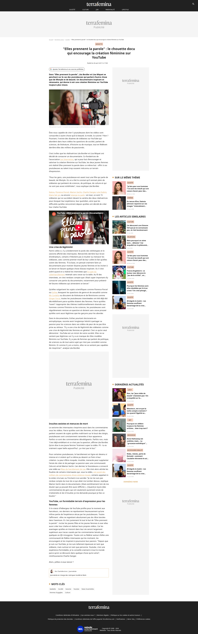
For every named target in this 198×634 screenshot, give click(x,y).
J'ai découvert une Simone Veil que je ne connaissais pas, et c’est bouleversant (137, 227)
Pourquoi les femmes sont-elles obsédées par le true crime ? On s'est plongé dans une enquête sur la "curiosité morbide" (138, 290)
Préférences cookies (143, 619)
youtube (76, 589)
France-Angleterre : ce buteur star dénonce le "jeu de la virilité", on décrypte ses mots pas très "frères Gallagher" (137, 275)
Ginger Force (54, 298)
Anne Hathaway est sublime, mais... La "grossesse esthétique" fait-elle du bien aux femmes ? (136, 443)
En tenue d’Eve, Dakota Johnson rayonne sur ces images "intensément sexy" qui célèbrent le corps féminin (137, 206)
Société (67, 40)
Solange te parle (77, 195)
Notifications (121, 619)
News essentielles (88, 589)
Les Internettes (67, 159)
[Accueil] (99, 4)
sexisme (68, 589)
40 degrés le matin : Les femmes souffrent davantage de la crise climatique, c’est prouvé (136, 304)
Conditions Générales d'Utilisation (67, 615)
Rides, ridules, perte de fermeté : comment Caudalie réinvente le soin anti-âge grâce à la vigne (137, 457)
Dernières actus (59, 40)
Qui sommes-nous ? (88, 615)
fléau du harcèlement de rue (73, 469)
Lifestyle (125, 10)
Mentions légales (103, 615)
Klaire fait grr (54, 195)
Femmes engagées (56, 592)
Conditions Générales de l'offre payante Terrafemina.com (94, 619)
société (72, 10)
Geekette (53, 589)
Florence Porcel (62, 192)
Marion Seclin (76, 192)
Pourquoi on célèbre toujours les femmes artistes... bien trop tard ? (137, 426)
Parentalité (110, 10)
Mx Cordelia (54, 295)
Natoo (51, 192)
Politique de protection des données (60, 619)
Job (97, 10)
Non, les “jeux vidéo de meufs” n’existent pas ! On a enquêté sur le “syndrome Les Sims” (137, 396)
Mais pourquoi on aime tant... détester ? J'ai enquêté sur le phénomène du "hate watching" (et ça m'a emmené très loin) (138, 245)
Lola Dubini (101, 192)
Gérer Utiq (130, 619)
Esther (54, 292)
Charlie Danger (89, 192)
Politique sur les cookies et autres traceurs (125, 615)
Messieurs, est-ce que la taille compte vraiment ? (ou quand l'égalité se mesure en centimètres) (137, 412)
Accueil (51, 40)
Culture (85, 10)
